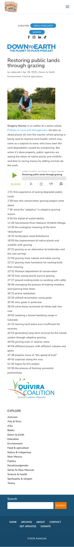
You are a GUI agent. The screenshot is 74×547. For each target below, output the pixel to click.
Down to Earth (47, 72)
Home (13, 522)
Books (10, 430)
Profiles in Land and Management (27, 130)
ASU (10, 426)
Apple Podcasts (43, 25)
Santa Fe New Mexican (20, 470)
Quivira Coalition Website (31, 397)
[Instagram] (34, 38)
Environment (14, 76)
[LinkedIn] (39, 38)
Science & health (17, 474)
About (40, 522)
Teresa (11, 483)
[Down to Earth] (34, 51)
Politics (11, 461)
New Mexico (14, 456)
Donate (46, 526)
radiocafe (15, 72)
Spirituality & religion (19, 478)
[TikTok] (45, 38)
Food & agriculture (32, 76)
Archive (26, 522)
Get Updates (28, 526)
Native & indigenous (19, 452)
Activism (12, 417)
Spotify (37, 32)
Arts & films (14, 421)
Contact (55, 522)
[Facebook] (29, 38)
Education (13, 439)
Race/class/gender (17, 465)
